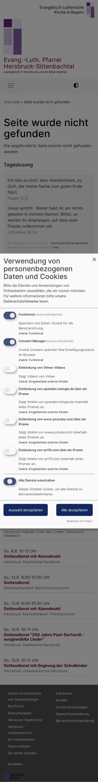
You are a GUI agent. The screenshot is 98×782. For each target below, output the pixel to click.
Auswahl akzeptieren (26, 510)
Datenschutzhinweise (21, 301)
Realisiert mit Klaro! (79, 521)
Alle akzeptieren (74, 510)
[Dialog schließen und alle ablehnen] (94, 257)
